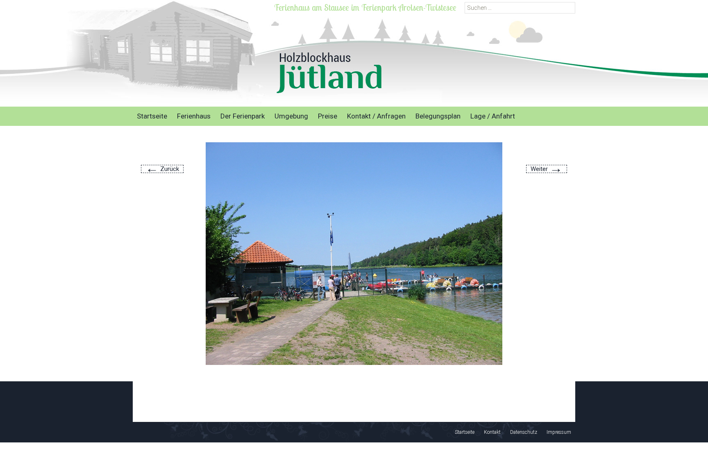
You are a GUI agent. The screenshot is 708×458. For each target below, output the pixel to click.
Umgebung (291, 116)
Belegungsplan (438, 116)
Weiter (547, 169)
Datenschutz (523, 432)
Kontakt (492, 432)
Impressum (559, 432)
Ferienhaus (194, 116)
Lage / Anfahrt (492, 116)
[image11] (354, 253)
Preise (327, 116)
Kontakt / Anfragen (376, 116)
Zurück (162, 169)
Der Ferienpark (242, 116)
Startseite (152, 116)
